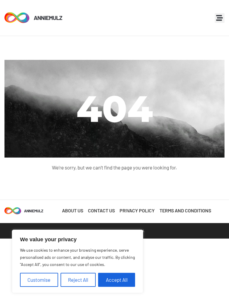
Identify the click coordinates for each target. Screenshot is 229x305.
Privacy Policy (137, 210)
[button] (220, 18)
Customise (38, 280)
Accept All (117, 280)
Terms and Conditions (185, 210)
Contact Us (101, 210)
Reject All (78, 280)
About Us (72, 210)
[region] (77, 261)
